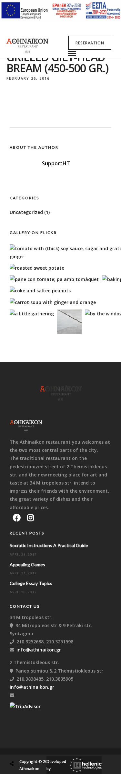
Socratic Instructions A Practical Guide (49, 545)
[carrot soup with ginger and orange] (53, 302)
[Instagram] (30, 518)
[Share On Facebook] (17, 748)
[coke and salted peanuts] (40, 290)
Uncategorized (26, 212)
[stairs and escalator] (69, 332)
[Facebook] (17, 518)
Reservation (90, 43)
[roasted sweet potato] (37, 268)
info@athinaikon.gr (38, 650)
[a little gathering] (32, 314)
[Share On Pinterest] (38, 748)
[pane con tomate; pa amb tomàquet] (54, 279)
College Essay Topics (31, 583)
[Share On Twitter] (28, 748)
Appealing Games (27, 564)
